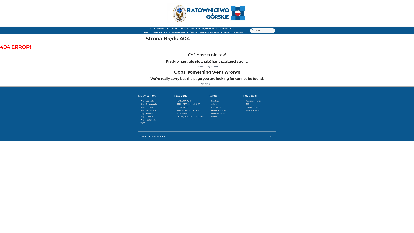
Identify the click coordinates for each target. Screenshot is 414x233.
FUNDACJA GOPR (177, 29)
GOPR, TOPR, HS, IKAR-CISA (202, 29)
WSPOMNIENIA (179, 32)
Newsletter (238, 32)
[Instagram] (274, 136)
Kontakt (227, 32)
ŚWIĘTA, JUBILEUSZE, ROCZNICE (205, 32)
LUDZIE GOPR (225, 29)
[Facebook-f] (270, 136)
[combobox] (262, 30)
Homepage (209, 84)
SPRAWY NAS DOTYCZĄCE (155, 32)
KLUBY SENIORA (157, 29)
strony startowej (211, 66)
